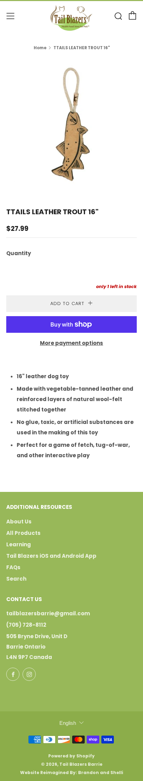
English (67, 723)
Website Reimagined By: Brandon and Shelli (71, 772)
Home (40, 48)
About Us (19, 521)
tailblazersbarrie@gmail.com (48, 613)
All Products (23, 533)
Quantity (18, 253)
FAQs (13, 567)
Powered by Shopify (71, 756)
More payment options (71, 343)
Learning (18, 544)
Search (16, 578)
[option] (71, 124)
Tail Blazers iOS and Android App (51, 555)
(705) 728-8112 (26, 624)
